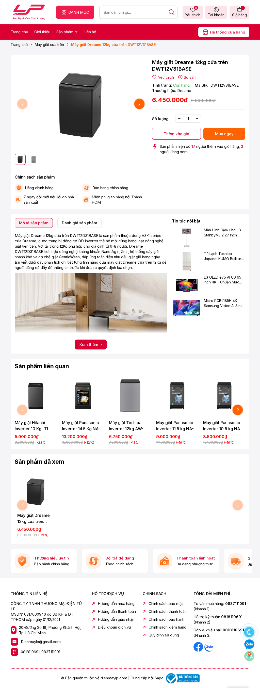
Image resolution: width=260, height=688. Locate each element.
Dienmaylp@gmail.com (41, 641)
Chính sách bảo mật (166, 603)
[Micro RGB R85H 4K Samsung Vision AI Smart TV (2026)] (186, 308)
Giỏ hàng (239, 15)
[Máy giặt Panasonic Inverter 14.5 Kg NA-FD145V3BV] (83, 396)
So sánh (191, 77)
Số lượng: (161, 118)
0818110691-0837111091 (40, 651)
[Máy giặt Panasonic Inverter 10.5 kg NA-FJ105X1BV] (224, 396)
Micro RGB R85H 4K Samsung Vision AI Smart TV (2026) (224, 303)
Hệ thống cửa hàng (227, 32)
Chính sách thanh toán (168, 611)
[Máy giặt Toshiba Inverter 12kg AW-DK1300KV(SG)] (130, 396)
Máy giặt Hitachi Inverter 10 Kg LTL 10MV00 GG (32, 426)
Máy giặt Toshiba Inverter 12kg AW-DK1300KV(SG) (126, 426)
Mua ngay (224, 133)
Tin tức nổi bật (186, 220)
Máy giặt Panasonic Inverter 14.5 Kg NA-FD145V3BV (81, 426)
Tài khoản (216, 15)
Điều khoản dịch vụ (114, 627)
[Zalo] (209, 646)
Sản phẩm (65, 31)
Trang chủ (19, 31)
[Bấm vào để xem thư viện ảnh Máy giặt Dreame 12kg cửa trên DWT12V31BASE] (81, 104)
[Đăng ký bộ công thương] (182, 678)
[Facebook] (198, 646)
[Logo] (29, 11)
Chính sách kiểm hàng (167, 627)
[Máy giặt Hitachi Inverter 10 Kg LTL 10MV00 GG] (36, 396)
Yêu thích (192, 12)
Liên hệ (90, 31)
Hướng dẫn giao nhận (116, 619)
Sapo (159, 678)
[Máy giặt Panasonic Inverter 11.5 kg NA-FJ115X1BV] (177, 396)
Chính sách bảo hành (166, 619)
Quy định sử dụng (164, 635)
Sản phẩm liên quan (42, 366)
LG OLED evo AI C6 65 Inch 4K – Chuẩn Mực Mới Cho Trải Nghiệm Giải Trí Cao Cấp (222, 280)
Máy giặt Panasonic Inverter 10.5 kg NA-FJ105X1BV (222, 426)
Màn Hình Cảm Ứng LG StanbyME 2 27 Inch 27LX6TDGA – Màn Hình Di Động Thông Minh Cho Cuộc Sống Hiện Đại (224, 232)
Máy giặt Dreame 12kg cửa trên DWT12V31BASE (33, 518)
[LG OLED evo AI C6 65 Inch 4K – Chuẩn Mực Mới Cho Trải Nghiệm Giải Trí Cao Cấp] (186, 285)
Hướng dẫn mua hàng (116, 603)
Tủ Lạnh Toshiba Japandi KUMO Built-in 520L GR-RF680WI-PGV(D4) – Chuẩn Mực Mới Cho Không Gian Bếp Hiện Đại (223, 256)
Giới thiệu (42, 31)
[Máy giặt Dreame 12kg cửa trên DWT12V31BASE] (35, 491)
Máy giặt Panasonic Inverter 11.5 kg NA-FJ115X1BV (175, 426)
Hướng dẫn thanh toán (117, 611)
